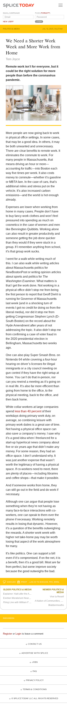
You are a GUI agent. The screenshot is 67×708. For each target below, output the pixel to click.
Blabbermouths (56, 605)
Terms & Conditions (35, 689)
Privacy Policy (35, 680)
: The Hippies (28, 602)
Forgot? (45, 13)
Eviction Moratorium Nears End (19, 598)
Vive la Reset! (57, 596)
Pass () (42, 13)
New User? (8, 22)
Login (18, 633)
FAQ (35, 671)
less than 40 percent (28, 411)
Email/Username (11, 13)
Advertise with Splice (34, 653)
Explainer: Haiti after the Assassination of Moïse (27, 594)
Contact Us (35, 644)
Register (7, 633)
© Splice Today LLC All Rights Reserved (34, 698)
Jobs (35, 662)
